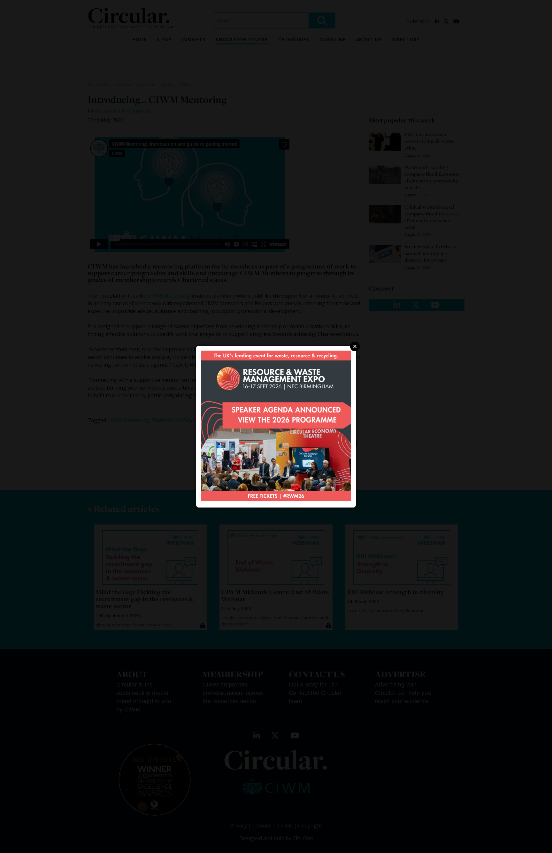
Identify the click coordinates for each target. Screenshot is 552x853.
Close (355, 346)
